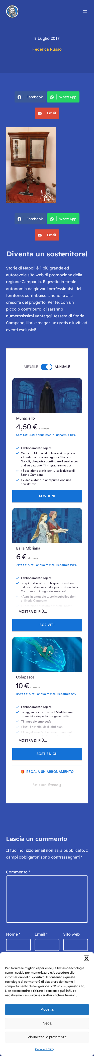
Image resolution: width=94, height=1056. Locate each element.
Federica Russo (47, 49)
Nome (13, 934)
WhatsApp (67, 97)
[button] (86, 958)
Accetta (47, 1009)
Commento (18, 871)
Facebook (35, 97)
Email (51, 113)
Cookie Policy (44, 1049)
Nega (47, 1023)
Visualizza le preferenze (47, 1037)
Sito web (71, 934)
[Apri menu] (85, 11)
